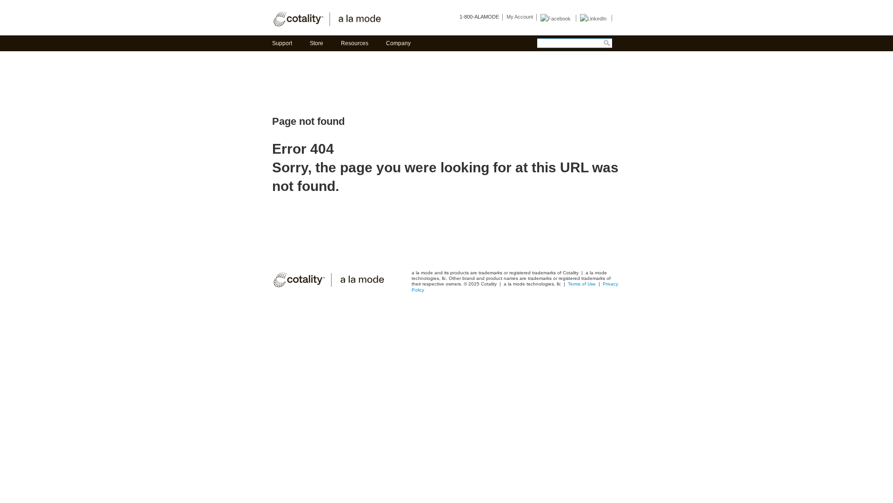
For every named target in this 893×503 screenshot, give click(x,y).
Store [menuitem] (316, 43)
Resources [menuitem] (354, 43)
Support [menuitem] (282, 43)
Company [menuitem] (398, 43)
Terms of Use (582, 283)
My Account (519, 17)
